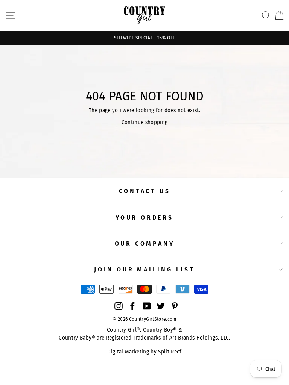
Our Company (145, 243)
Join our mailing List (144, 269)
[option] (144, 38)
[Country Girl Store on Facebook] (132, 306)
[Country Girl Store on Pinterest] (174, 306)
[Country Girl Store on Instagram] (118, 306)
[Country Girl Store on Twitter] (161, 306)
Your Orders (144, 217)
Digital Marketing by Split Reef (144, 352)
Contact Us (144, 191)
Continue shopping (145, 122)
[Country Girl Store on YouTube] (147, 306)
